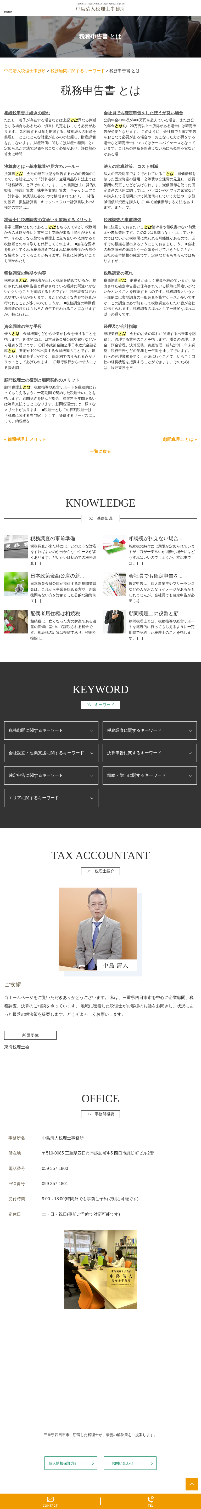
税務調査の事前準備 (122, 220)
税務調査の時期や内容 (25, 273)
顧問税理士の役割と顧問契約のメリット (42, 380)
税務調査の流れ (118, 273)
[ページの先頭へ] (192, 1484)
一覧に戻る (100, 451)
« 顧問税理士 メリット (25, 439)
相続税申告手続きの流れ (27, 113)
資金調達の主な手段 (23, 326)
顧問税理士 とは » (180, 439)
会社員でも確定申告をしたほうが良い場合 (143, 113)
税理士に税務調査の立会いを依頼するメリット (48, 220)
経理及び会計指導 (120, 326)
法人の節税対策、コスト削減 (131, 166)
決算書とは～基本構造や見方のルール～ (42, 166)
